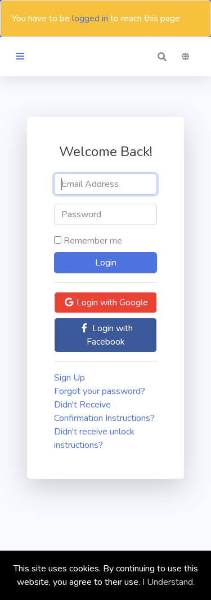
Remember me (93, 241)
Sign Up (69, 378)
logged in (90, 18)
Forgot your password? (99, 391)
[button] (162, 56)
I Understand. (168, 582)
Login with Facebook (110, 335)
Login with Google (111, 302)
